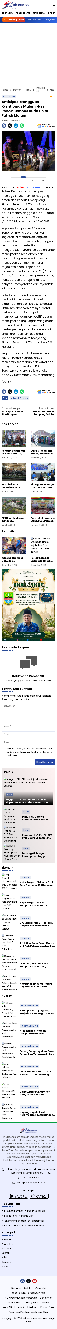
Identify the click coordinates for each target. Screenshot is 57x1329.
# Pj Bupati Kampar (12, 1210)
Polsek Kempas (20, 398)
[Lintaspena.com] (15, 5)
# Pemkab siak (36, 1220)
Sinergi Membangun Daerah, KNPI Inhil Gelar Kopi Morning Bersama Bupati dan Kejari (43, 486)
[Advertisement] (28, 53)
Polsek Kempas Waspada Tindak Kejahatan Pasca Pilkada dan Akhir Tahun (41, 559)
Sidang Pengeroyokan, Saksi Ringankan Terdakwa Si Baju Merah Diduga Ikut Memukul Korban (37, 1052)
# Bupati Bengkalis (35, 1210)
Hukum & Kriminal (29, 1005)
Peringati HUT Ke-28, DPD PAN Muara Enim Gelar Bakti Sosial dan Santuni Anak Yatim (37, 836)
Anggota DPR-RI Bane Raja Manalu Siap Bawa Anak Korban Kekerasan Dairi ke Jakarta (27, 801)
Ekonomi (25, 877)
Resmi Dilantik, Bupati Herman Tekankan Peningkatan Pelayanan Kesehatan (11, 486)
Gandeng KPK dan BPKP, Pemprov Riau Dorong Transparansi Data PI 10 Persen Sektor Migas (34, 965)
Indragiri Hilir (9, 96)
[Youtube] (34, 1281)
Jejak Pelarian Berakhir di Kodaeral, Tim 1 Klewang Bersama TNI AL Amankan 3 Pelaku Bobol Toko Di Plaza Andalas (36, 1073)
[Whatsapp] (22, 125)
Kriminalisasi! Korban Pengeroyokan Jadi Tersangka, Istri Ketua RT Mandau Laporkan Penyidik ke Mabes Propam (36, 1032)
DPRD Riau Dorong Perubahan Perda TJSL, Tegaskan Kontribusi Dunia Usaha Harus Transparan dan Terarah (37, 818)
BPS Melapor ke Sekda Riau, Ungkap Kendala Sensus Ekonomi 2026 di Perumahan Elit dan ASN (37, 924)
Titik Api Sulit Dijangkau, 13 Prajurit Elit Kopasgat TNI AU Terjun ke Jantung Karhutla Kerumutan (37, 1012)
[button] (53, 5)
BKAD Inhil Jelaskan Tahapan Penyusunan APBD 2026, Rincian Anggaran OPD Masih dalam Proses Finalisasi (14, 519)
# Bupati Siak (26, 1215)
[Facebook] (4, 125)
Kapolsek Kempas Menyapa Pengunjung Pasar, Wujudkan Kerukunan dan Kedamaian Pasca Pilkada (13, 559)
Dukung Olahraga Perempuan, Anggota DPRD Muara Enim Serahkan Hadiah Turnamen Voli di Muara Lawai (36, 855)
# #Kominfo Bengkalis (14, 1220)
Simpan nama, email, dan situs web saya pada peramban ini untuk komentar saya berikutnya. (29, 752)
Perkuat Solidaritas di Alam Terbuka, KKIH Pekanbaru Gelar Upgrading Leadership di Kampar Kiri (13, 452)
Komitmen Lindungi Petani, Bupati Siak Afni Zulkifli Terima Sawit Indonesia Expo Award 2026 (37, 985)
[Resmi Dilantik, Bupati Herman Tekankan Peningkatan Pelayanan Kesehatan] (14, 471)
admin (5, 120)
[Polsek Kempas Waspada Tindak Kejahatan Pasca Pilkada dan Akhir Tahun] (43, 545)
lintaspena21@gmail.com (31, 1182)
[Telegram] (16, 125)
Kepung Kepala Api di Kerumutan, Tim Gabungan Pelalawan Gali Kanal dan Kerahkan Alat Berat (36, 1113)
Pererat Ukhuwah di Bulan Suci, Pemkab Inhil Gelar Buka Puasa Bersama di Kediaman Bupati (43, 519)
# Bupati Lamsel (11, 1225)
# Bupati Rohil (9, 1215)
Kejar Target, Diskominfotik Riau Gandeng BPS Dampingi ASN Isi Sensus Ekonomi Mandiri (37, 883)
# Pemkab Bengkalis (32, 1225)
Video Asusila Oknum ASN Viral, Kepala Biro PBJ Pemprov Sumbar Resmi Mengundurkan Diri (35, 1093)
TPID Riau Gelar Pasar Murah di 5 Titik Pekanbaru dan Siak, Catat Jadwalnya (37, 944)
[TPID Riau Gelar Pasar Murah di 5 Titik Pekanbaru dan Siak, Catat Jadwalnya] (9, 942)
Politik (9, 794)
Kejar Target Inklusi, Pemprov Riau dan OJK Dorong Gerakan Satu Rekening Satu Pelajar (33, 904)
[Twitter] (10, 125)
